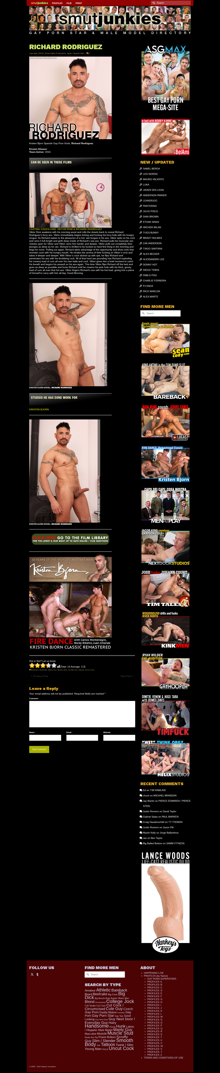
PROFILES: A (154, 981)
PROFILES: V (154, 1043)
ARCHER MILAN (152, 227)
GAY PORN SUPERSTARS (161, 978)
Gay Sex (119, 1016)
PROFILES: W (155, 1046)
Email (69, 732)
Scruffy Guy (72, 670)
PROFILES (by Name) (156, 975)
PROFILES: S (154, 1034)
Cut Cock (101, 1006)
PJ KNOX (148, 286)
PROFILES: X (154, 1049)
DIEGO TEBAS (151, 270)
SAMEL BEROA (151, 168)
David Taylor (169, 811)
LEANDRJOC (150, 200)
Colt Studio (90, 1005)
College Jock (120, 1001)
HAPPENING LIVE (154, 972)
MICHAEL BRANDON (165, 795)
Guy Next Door (101, 1019)
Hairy (112, 1022)
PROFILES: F (154, 996)
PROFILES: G (154, 999)
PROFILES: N (154, 1019)
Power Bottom (107, 1037)
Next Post (126, 676)
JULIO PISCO (150, 211)
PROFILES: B (154, 984)
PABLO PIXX (150, 275)
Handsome (97, 1026)
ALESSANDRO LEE (153, 259)
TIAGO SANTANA (152, 248)
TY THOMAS (175, 822)
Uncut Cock (89, 670)
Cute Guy (114, 1009)
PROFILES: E (154, 993)
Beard (88, 994)
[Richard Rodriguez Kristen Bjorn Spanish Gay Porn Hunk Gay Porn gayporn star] (70, 540)
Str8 (98, 1045)
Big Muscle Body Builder (106, 998)
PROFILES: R (154, 1031)
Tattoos (81, 670)
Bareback (34, 670)
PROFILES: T (154, 1037)
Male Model (105, 1030)
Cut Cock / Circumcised (104, 1007)
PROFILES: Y (154, 1051)
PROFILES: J (154, 1008)
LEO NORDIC (150, 174)
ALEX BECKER (151, 254)
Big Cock (113, 994)
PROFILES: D (154, 990)
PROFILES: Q (154, 1028)
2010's (41, 53)
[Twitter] (32, 974)
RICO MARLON (151, 291)
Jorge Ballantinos (169, 832)
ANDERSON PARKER (155, 195)
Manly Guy (52, 670)
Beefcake (43, 670)
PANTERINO (150, 206)
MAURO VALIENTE (153, 179)
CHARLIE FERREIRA (154, 280)
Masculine (90, 1033)
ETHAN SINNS (151, 222)
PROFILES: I (154, 1005)
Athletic (103, 989)
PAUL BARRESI (170, 816)
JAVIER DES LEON (153, 190)
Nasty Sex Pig (91, 1037)
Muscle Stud (62, 670)
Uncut (105, 1049)
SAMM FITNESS (175, 843)
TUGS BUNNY (151, 232)
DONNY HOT (150, 264)
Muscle (102, 1033)
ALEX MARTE (150, 296)
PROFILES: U (154, 1040)
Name (32, 732)
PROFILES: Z (154, 1054)
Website (107, 732)
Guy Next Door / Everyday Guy (110, 1020)
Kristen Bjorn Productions (55, 53)
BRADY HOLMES (152, 238)
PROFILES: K (154, 1011)
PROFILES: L (154, 1013)
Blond (89, 1002)
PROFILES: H (154, 1002)
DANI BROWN (150, 216)
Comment (34, 698)
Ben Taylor (156, 838)
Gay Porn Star (103, 1015)
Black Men (123, 998)
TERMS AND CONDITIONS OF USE (163, 1057)
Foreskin (121, 1013)
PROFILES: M (155, 1016)
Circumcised (100, 1002)
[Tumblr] (37, 974)
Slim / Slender (104, 1041)
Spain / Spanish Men (75, 53)
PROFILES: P (154, 1025)
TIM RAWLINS (158, 790)
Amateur (90, 990)
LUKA (146, 184)
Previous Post (40, 676)
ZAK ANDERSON (152, 243)
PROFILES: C (154, 987)
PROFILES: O (154, 1022)
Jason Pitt (168, 827)
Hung (112, 1027)
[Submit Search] (153, 3)
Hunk (120, 1026)
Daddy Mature (108, 1012)
